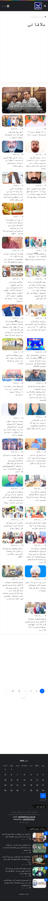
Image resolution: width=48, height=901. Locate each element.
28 (17, 790)
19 (31, 785)
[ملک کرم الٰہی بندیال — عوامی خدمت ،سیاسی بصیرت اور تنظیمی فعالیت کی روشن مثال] (12, 178)
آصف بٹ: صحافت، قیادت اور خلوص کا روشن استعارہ (13, 134)
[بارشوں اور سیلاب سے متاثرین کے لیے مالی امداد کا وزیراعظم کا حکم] (39, 837)
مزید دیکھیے (24, 894)
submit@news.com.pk (26, 817)
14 (17, 780)
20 (13, 691)
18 (37, 785)
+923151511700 (28, 819)
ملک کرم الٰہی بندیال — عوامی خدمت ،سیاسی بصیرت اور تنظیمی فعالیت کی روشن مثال (13, 194)
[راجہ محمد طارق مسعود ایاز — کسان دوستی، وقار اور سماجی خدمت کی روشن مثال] (35, 147)
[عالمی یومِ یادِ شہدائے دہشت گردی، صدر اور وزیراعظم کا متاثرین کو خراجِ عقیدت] (39, 883)
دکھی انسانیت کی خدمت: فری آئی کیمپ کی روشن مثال (13, 525)
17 (43, 785)
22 (11, 785)
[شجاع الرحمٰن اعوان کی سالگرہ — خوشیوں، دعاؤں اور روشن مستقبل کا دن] (12, 243)
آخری (24, 697)
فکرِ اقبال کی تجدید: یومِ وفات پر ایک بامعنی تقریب (35, 525)
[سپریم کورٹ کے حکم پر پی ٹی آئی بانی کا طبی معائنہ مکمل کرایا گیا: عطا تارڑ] (39, 871)
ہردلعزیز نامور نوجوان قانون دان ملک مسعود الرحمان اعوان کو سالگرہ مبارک (36, 460)
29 (11, 790)
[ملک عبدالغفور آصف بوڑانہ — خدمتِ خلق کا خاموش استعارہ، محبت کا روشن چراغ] (35, 178)
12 (31, 780)
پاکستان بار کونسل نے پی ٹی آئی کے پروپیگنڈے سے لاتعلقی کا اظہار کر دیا (16, 859)
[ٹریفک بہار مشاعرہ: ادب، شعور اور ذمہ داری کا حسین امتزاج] (12, 375)
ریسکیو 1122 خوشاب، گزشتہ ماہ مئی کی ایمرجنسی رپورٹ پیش (35, 256)
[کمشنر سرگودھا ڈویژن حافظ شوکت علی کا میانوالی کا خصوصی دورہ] (35, 481)
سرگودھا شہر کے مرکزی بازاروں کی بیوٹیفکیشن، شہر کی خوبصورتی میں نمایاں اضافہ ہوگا (12, 497)
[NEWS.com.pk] (38, 5)
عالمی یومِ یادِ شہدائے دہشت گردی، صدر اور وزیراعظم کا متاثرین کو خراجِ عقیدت (17, 882)
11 (37, 780)
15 (11, 780)
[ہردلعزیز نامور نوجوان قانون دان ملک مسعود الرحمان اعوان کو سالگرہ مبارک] (35, 444)
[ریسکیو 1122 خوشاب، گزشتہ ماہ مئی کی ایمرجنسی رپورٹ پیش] (35, 243)
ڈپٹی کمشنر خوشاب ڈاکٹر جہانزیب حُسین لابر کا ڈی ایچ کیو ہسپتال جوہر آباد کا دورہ (35, 624)
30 (5, 790)
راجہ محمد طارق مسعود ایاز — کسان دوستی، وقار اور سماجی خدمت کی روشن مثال (36, 163)
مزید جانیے (24, 822)
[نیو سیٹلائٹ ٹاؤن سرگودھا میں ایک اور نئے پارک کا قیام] (12, 344)
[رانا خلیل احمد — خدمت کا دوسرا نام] (35, 121)
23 (5, 785)
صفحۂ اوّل (41, 17)
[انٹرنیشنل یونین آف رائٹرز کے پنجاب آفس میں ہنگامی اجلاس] (12, 537)
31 (43, 796)
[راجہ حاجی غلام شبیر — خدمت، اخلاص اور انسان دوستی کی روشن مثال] (12, 147)
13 (24, 780)
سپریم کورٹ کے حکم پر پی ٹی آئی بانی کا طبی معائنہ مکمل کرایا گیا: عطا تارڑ (18, 870)
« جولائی (43, 800)
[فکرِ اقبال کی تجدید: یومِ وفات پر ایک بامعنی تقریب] (35, 512)
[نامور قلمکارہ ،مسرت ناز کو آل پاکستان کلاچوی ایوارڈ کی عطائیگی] (35, 409)
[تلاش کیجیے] (45, 6)
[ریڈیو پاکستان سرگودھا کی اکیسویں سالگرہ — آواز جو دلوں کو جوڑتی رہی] (35, 310)
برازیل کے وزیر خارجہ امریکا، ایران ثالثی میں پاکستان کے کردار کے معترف (16, 847)
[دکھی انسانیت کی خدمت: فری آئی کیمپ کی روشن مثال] (12, 512)
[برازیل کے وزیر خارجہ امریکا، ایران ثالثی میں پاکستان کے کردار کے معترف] (39, 848)
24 (43, 790)
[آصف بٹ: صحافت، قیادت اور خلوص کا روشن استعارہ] (12, 121)
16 (5, 780)
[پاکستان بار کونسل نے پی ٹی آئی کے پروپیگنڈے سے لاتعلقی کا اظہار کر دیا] (39, 859)
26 (31, 790)
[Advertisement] (24, 54)
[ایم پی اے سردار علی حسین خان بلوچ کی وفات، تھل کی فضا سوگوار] (35, 571)
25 (37, 790)
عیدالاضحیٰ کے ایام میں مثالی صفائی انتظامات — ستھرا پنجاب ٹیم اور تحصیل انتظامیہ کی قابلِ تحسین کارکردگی (36, 290)
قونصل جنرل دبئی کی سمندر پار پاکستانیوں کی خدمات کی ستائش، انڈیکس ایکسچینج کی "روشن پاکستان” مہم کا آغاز (12, 463)
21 (17, 785)
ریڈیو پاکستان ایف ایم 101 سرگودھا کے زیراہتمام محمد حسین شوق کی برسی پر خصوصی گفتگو (36, 360)
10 (19, 691)
